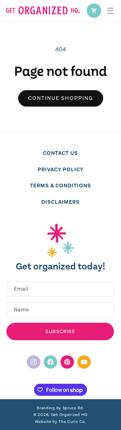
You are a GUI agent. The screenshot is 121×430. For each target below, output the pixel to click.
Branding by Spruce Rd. (60, 408)
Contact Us (60, 153)
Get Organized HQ (69, 414)
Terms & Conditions (60, 185)
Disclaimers (60, 201)
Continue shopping (60, 98)
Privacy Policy (61, 169)
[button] (110, 10)
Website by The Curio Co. (60, 421)
